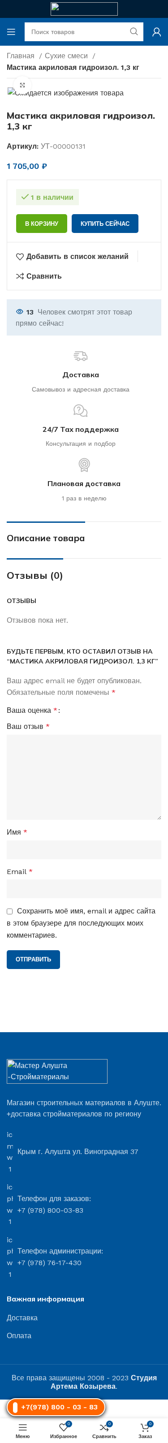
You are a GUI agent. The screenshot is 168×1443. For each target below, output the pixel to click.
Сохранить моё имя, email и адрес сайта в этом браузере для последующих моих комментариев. (81, 923)
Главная (22, 56)
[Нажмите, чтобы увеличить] (22, 85)
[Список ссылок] (84, 1318)
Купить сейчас (105, 223)
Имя (17, 832)
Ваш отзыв (28, 726)
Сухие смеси (67, 56)
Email (20, 871)
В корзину (41, 223)
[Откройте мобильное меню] (11, 32)
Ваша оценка (32, 710)
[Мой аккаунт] (157, 32)
